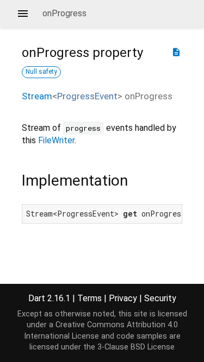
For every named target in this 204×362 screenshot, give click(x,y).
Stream (37, 96)
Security (160, 298)
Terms (89, 298)
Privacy (123, 298)
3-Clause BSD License (136, 347)
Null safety (41, 71)
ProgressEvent (87, 96)
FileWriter (56, 140)
